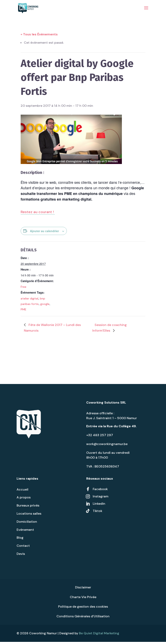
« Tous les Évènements (39, 34)
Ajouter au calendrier (44, 231)
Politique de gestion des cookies (83, 606)
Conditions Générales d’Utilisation (83, 616)
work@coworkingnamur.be (107, 444)
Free (23, 287)
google (44, 304)
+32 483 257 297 (99, 435)
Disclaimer (83, 587)
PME (23, 309)
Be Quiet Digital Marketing (99, 633)
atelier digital (29, 298)
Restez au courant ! (38, 211)
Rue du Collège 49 (121, 426)
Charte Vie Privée (83, 597)
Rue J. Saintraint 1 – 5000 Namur (111, 418)
